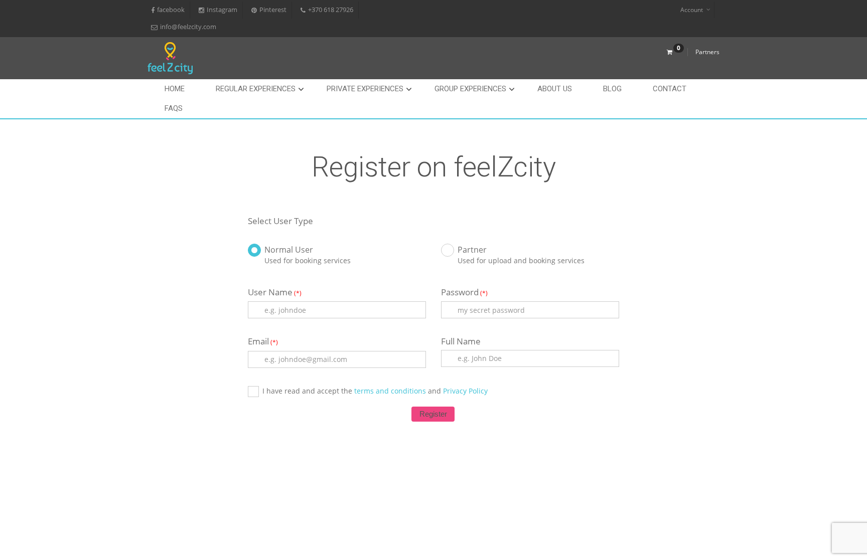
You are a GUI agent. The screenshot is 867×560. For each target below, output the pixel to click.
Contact (669, 88)
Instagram (222, 10)
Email (263, 341)
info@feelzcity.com (188, 27)
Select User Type (280, 221)
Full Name (461, 341)
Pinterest (272, 10)
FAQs (174, 108)
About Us (554, 88)
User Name (275, 292)
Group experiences (470, 88)
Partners (707, 52)
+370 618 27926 (330, 10)
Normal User (288, 249)
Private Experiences (365, 88)
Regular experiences (256, 88)
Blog (612, 88)
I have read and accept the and (375, 391)
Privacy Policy (465, 391)
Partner (472, 249)
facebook (171, 10)
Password (464, 292)
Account (691, 10)
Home (175, 88)
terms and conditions (389, 391)
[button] (433, 414)
